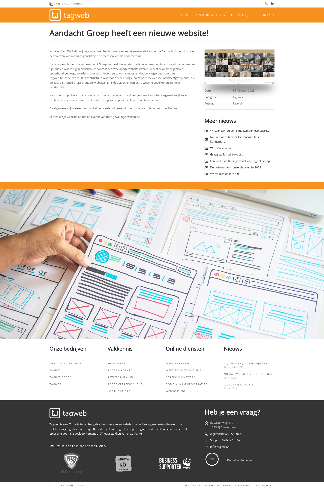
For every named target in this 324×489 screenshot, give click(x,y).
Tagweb (55, 384)
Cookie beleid (264, 485)
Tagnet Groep (60, 377)
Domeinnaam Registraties (186, 384)
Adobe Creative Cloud (125, 384)
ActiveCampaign (120, 377)
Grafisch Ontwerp (180, 377)
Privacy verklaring (237, 485)
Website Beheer (178, 363)
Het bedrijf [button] (240, 15)
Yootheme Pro (119, 391)
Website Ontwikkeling (184, 370)
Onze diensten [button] (209, 15)
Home (186, 15)
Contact (267, 15)
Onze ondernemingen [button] (69, 3)
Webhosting (175, 391)
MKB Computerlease (65, 363)
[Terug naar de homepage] (70, 15)
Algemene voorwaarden (201, 485)
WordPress (116, 363)
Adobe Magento (120, 370)
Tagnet (55, 370)
